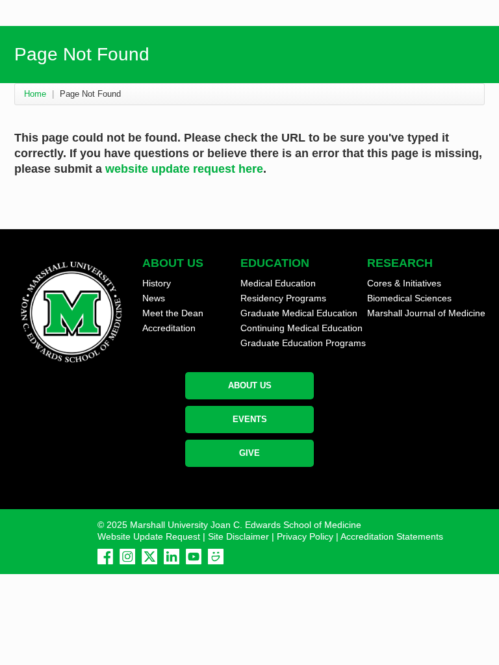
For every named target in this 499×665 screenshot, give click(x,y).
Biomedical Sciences (409, 298)
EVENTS (250, 419)
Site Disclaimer (238, 536)
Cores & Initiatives (404, 283)
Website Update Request (148, 536)
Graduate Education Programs (303, 343)
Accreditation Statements (391, 536)
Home (35, 94)
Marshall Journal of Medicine (426, 313)
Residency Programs (283, 298)
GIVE (249, 453)
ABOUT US (250, 385)
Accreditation (169, 328)
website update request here (184, 168)
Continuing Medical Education (301, 328)
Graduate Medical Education (298, 313)
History (156, 283)
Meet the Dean (172, 313)
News (153, 298)
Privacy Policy (305, 536)
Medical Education (278, 283)
